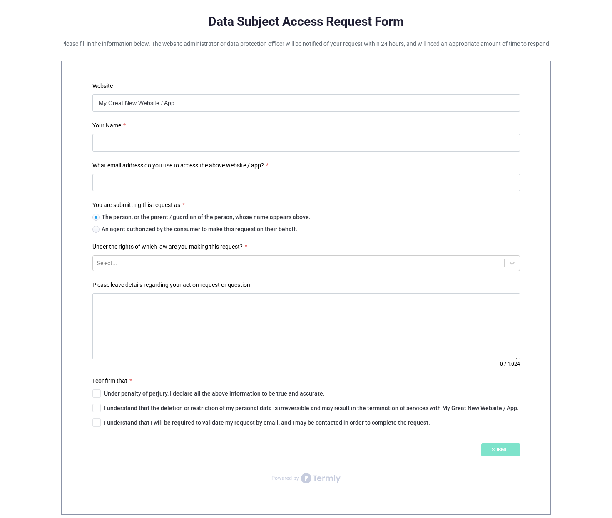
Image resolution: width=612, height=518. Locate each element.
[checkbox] (306, 393)
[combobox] (97, 263)
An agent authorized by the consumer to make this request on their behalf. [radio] (199, 229)
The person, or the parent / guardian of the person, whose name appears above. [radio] (206, 217)
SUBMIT (500, 450)
